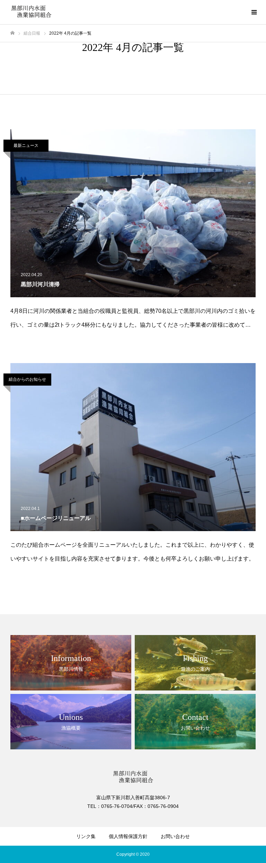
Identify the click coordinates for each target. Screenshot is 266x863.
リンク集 (86, 836)
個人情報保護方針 (128, 836)
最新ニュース (26, 145)
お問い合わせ (175, 836)
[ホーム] (12, 33)
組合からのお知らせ (27, 379)
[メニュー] (254, 12)
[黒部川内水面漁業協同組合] (31, 12)
